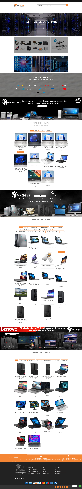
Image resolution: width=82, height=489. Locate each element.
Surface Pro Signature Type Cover (34, 473)
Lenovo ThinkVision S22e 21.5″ (34, 412)
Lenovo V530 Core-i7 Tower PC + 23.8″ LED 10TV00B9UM (20, 377)
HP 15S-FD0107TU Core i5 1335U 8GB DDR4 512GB (34, 147)
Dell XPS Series (63, 231)
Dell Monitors (30, 231)
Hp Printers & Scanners (50, 9)
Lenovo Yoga (64, 360)
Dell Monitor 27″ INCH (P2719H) (20, 301)
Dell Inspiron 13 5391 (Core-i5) (34, 266)
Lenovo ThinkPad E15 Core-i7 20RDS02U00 (61, 430)
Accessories (40, 9)
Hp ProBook (49, 130)
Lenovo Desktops (23, 360)
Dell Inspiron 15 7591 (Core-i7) (61, 268)
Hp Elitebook (42, 130)
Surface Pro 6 (31, 467)
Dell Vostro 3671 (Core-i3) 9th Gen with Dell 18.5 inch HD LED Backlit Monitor (48, 319)
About (40, 12)
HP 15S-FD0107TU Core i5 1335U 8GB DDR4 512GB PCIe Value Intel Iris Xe (48, 147)
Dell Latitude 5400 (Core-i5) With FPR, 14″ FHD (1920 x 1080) (34, 284)
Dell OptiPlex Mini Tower (39, 231)
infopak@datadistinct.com (19, 1)
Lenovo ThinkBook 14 (61, 412)
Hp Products (58, 467)
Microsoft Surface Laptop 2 (33, 471)
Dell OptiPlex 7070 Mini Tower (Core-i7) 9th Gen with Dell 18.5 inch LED (61, 305)
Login (58, 1)
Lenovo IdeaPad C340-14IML (61, 376)
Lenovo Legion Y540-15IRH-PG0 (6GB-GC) (47, 395)
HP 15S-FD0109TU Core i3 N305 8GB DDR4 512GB (34, 165)
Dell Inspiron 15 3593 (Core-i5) (48, 247)
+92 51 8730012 (27, 1)
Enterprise (21, 9)
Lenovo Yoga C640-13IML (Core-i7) (21, 448)
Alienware (26, 227)
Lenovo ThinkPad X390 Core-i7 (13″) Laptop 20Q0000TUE (47, 413)
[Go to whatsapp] (80, 486)
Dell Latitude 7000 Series (20, 231)
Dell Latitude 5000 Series (58, 229)
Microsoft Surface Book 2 (33, 469)
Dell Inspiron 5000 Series (24, 229)
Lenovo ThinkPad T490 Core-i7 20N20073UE (20, 430)
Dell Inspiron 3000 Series (43, 227)
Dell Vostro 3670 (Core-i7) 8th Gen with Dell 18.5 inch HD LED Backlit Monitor (21, 320)
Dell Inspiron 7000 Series (35, 229)
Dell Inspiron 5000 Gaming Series (56, 227)
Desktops (34, 9)
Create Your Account (64, 1)
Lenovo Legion (39, 360)
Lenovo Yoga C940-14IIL (34, 448)
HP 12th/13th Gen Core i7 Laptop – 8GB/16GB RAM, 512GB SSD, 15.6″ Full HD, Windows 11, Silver (21, 147)
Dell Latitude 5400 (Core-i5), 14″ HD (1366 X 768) (61, 286)
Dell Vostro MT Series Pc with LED (53, 231)
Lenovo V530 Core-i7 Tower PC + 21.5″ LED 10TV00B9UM (34, 377)
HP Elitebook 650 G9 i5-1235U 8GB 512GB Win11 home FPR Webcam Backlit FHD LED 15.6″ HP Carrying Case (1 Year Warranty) (21, 169)
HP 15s (36, 130)
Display (57, 9)
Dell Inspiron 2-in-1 (33, 227)
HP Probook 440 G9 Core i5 (48, 184)
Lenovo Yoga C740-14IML (47, 431)
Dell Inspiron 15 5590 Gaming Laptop (21, 266)
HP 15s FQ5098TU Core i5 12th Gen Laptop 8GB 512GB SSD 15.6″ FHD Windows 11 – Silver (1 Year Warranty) (61, 147)
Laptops (27, 9)
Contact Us (62, 9)
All (32, 130)
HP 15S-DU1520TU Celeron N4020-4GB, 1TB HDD (61, 167)
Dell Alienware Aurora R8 (20, 247)
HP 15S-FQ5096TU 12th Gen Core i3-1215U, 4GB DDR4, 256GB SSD (47, 166)
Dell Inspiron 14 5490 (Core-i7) (47, 265)
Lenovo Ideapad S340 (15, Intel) (34, 394)
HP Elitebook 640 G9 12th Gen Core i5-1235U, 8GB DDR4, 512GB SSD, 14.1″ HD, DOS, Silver (34, 184)
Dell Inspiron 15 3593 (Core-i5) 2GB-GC (61, 248)
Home (17, 9)
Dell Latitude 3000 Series (47, 229)
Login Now (44, 471)
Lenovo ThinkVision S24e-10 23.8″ (21, 412)
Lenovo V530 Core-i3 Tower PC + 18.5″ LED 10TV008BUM (48, 377)
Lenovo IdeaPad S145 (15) (20, 394)
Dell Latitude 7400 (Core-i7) (48, 300)
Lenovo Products (59, 471)
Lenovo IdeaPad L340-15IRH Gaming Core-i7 (61, 394)
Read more (21, 151)
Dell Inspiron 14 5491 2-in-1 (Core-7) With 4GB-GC (34, 248)
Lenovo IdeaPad (31, 360)
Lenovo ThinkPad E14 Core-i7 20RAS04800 (34, 430)
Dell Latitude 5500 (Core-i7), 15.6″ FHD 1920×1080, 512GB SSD (20, 284)
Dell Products (58, 469)
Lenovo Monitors (47, 360)
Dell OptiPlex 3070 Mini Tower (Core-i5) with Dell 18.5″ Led (34, 302)
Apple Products (58, 473)
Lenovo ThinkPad (56, 360)
